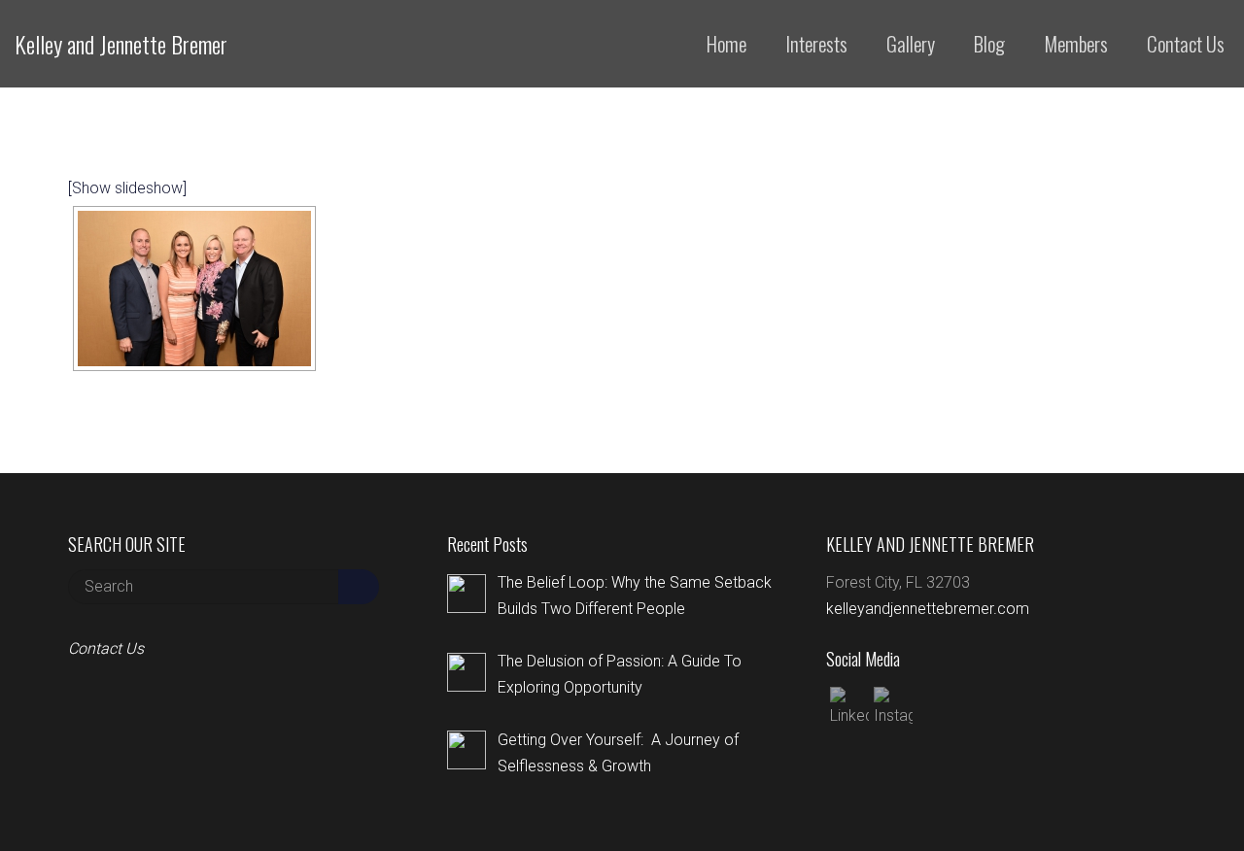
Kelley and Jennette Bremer (121, 43)
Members (1076, 43)
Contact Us (1186, 43)
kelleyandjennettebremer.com (927, 608)
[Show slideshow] (127, 188)
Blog (989, 43)
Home (726, 43)
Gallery (910, 43)
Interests (816, 43)
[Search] (358, 586)
